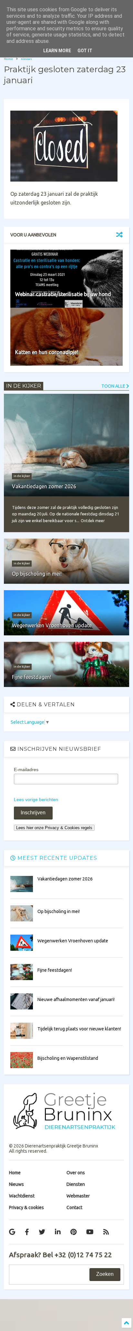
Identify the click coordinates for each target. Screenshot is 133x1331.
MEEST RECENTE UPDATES (56, 858)
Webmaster (78, 1195)
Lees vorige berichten (36, 799)
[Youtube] (90, 1232)
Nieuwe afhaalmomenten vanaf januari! (76, 999)
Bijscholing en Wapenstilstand (67, 1058)
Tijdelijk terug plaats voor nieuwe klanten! (79, 1028)
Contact (74, 1207)
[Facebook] (27, 1232)
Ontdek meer (93, 521)
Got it (84, 50)
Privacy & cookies (26, 1207)
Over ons (75, 1172)
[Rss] (106, 1232)
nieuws (26, 59)
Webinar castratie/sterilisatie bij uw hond (63, 294)
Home (8, 59)
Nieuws (16, 1184)
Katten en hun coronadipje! (46, 352)
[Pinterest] (73, 1232)
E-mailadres (26, 769)
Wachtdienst (22, 1195)
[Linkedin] (58, 1232)
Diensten (75, 1184)
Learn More (57, 50)
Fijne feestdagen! (54, 970)
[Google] (12, 1232)
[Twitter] (42, 1232)
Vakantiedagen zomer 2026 (65, 878)
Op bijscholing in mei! (58, 911)
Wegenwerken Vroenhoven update (72, 940)
